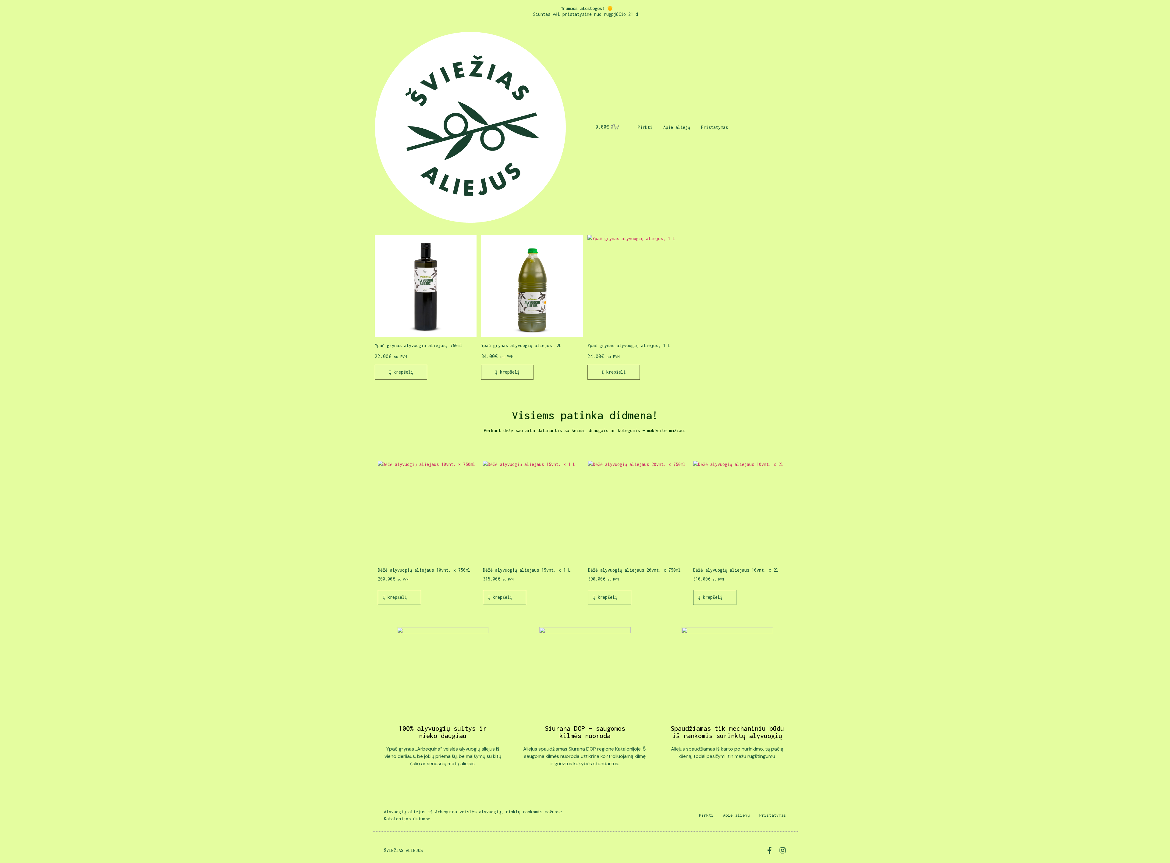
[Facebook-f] (769, 850)
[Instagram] (782, 850)
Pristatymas (714, 127)
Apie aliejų (676, 127)
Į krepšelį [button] (401, 372)
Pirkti (645, 127)
